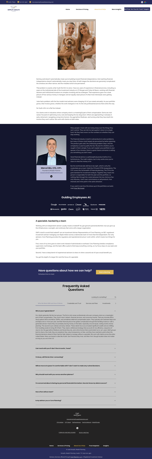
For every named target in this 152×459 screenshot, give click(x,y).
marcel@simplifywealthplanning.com (42, 2)
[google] (145, 2)
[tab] (50, 303)
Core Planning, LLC (76, 457)
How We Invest (79, 188)
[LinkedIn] (142, 2)
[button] (116, 9)
